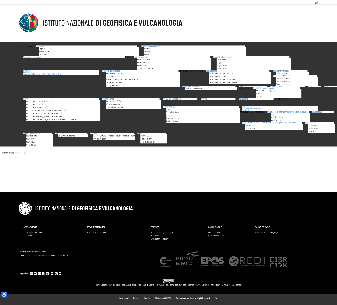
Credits (147, 298)
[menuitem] (26, 49)
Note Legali (123, 298)
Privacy (136, 298)
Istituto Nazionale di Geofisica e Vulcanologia (150, 285)
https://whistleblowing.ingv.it (267, 232)
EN (314, 3)
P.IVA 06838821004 (163, 298)
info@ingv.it (156, 235)
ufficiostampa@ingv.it (160, 239)
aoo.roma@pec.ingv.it (164, 232)
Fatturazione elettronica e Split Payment (193, 298)
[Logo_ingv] (101, 23)
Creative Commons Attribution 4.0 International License (217, 285)
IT (317, 3)
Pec (216, 298)
